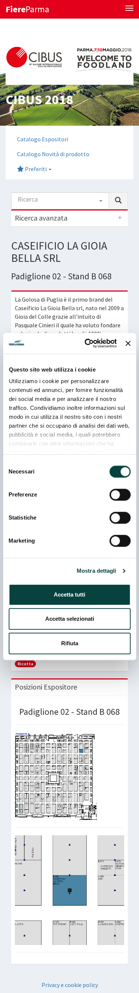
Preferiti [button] (36, 169)
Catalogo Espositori (42, 139)
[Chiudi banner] (127, 343)
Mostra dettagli (96, 571)
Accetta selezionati (69, 619)
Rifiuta (69, 643)
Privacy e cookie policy (70, 985)
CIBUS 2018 (39, 99)
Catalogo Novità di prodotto (53, 154)
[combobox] (60, 200)
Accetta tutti (69, 594)
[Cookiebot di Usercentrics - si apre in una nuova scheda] (87, 343)
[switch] (119, 495)
